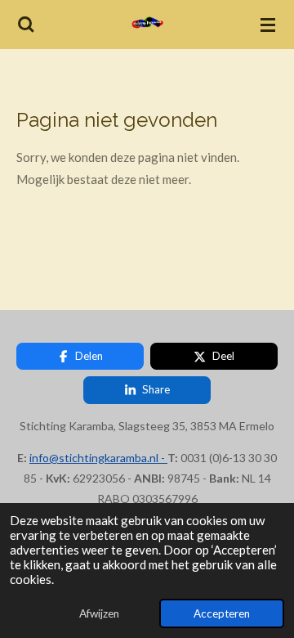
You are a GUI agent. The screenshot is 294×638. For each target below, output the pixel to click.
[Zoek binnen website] (26, 24)
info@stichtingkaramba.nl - (98, 458)
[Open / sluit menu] (268, 24)
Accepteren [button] (222, 613)
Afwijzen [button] (99, 613)
